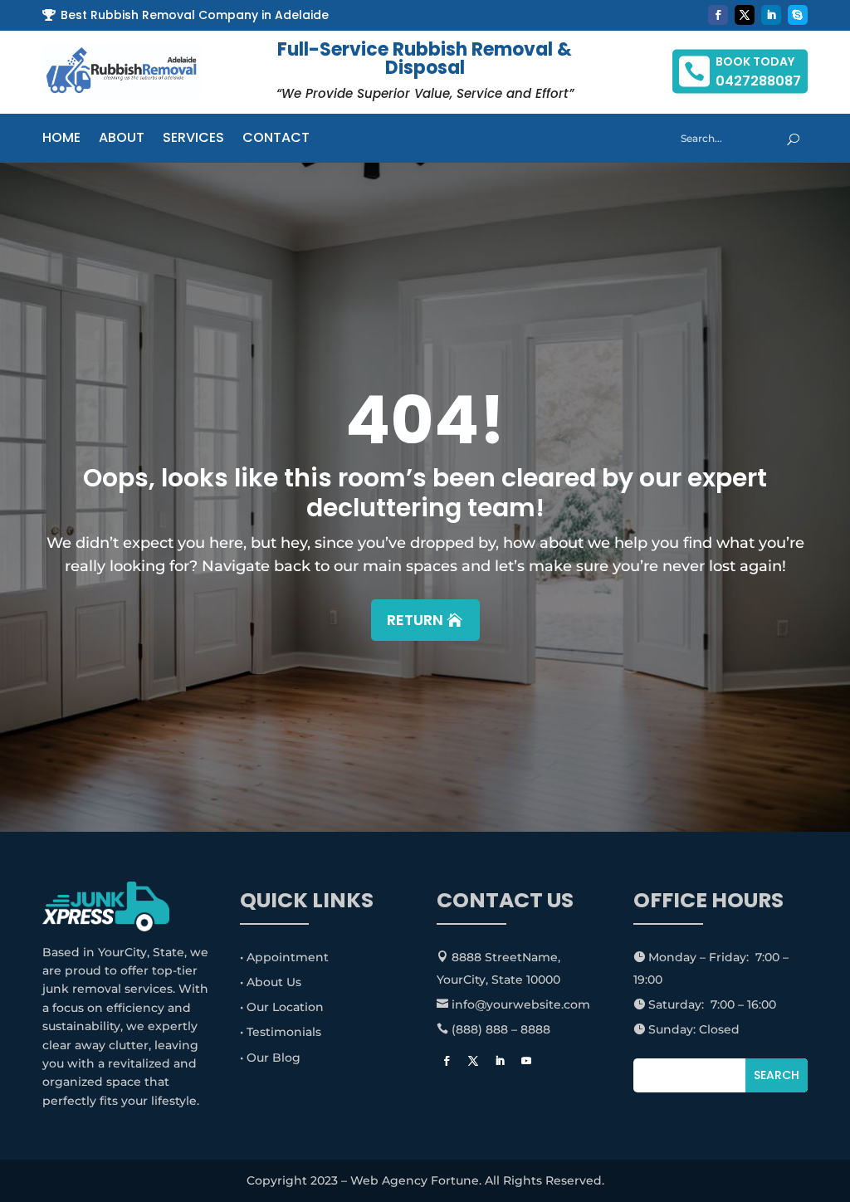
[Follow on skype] (798, 15)
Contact (276, 139)
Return (415, 619)
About (121, 139)
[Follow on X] (745, 15)
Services (193, 139)
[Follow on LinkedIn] (771, 15)
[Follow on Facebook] (718, 15)
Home (61, 139)
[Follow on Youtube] (526, 1061)
